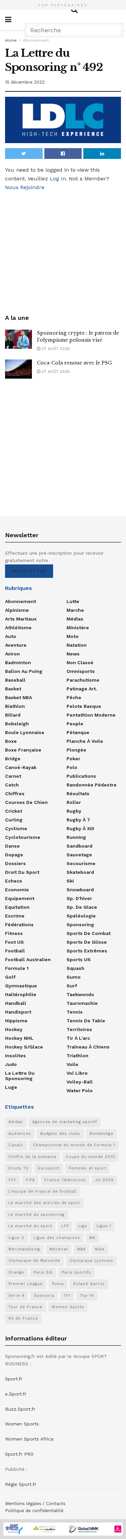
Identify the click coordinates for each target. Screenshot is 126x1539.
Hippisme (16, 1020)
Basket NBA (18, 697)
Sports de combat (89, 933)
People (75, 723)
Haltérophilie (20, 994)
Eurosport (48, 1168)
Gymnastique (21, 985)
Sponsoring (80, 924)
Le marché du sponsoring (36, 1214)
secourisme (81, 863)
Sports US (79, 959)
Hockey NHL (19, 1038)
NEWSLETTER (29, 570)
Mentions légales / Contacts (35, 1503)
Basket (13, 688)
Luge (11, 1087)
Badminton (18, 662)
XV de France (23, 1318)
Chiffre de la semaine (32, 1157)
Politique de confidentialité (34, 1510)
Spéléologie (81, 915)
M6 (92, 1238)
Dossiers (15, 863)
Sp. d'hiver (79, 898)
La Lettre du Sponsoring (20, 1075)
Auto (10, 636)
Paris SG (43, 1272)
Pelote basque (84, 706)
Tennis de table (86, 1020)
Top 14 (87, 1295)
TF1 (67, 1295)
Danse (12, 846)
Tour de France (25, 1307)
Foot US (14, 942)
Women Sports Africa (29, 1439)
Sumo (74, 977)
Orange (16, 1272)
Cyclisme (16, 828)
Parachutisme (83, 680)
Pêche (74, 697)
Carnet (13, 776)
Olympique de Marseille (34, 1260)
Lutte (73, 601)
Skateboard (80, 872)
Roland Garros (89, 1284)
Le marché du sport (30, 1226)
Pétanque (78, 732)
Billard (12, 715)
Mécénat (58, 1249)
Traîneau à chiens (88, 1047)
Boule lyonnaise (24, 732)
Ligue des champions (57, 1238)
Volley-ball (80, 1081)
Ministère (78, 627)
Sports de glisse (87, 942)
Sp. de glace (82, 907)
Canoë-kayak (20, 767)
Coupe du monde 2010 (90, 1157)
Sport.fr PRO (19, 1454)
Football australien (28, 959)
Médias (75, 619)
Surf (72, 985)
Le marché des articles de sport (44, 1203)
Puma (58, 1284)
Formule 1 (17, 968)
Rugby (74, 811)
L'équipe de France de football (42, 1191)
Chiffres (15, 793)
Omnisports (81, 671)
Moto (73, 636)
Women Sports (68, 1307)
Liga (82, 1226)
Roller (74, 802)
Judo (11, 1064)
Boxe (11, 741)
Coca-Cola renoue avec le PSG (74, 363)
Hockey (14, 1029)
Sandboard (79, 846)
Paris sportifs (76, 1272)
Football (15, 950)
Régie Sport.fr (20, 1484)
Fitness (14, 933)
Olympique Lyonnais (91, 1260)
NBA (81, 1249)
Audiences (19, 1133)
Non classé (80, 662)
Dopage (14, 854)
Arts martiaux (21, 619)
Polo (72, 767)
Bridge (12, 758)
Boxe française (23, 750)
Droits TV (18, 1168)
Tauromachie (82, 1003)
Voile (72, 1064)
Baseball (15, 680)
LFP (65, 1226)
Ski (70, 881)
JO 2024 (104, 1180)
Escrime (15, 915)
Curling (14, 819)
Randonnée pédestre (92, 784)
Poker (73, 758)
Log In (58, 178)
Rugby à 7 (78, 819)
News (73, 653)
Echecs (13, 881)
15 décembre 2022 (25, 82)
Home (11, 40)
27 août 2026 (55, 348)
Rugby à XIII (80, 828)
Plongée (76, 750)
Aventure (16, 645)
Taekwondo (80, 994)
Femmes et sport (87, 1168)
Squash (75, 968)
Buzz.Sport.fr (20, 1409)
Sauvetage (79, 854)
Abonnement (36, 40)
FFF (12, 1180)
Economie (17, 889)
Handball (15, 1003)
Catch (12, 784)
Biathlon (15, 706)
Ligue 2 (16, 1238)
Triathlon (77, 1055)
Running (76, 837)
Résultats (78, 793)
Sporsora (44, 1295)
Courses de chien (26, 802)
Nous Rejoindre (24, 187)
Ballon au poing (23, 671)
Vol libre (77, 1073)
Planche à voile (85, 741)
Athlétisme (18, 627)
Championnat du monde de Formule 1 (74, 1145)
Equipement (19, 898)
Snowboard (80, 889)
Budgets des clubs (60, 1133)
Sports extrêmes (87, 950)
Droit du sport (22, 872)
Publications (81, 776)
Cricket (13, 811)
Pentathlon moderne (91, 715)
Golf (10, 977)
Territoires (79, 1029)
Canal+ (16, 1145)
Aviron (12, 653)
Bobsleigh (17, 723)
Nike (99, 1249)
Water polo (80, 1090)
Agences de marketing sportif (64, 1122)
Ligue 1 (103, 1226)
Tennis (75, 1012)
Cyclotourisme (22, 837)
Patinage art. (82, 688)
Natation (77, 645)
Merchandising (24, 1249)
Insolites (15, 1055)
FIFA (30, 1180)
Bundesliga (101, 1133)
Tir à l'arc (78, 1038)
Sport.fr (14, 1378)
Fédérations (19, 924)
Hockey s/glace (24, 1047)
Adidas (15, 1122)
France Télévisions (65, 1180)
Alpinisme (17, 610)
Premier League (25, 1284)
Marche (75, 610)
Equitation (17, 907)
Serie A (16, 1295)
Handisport (18, 1012)
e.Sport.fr (16, 1394)
